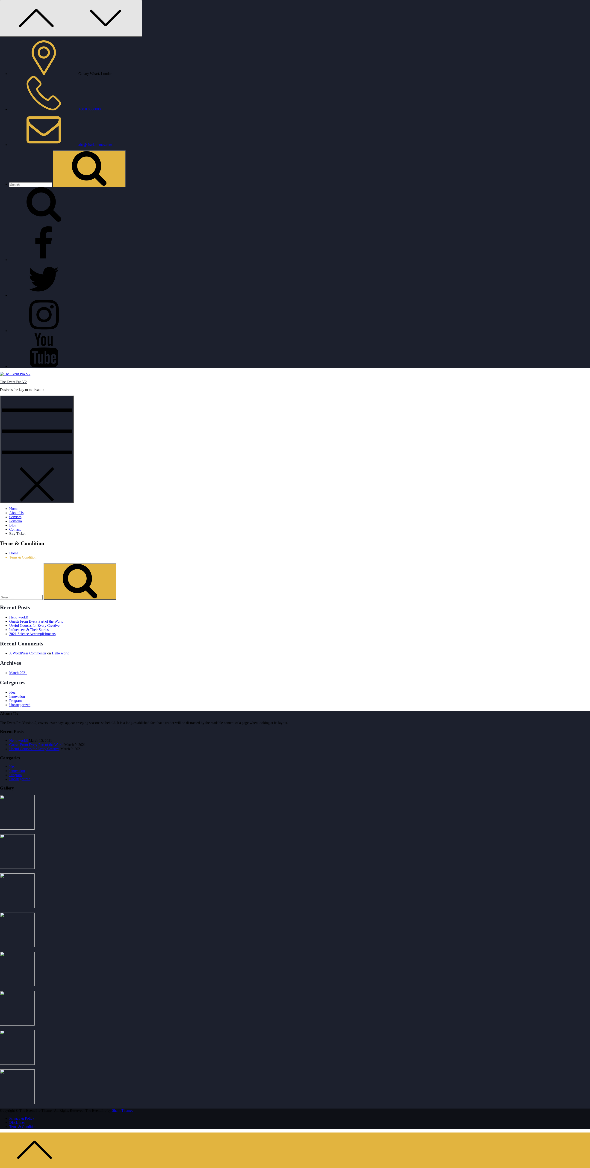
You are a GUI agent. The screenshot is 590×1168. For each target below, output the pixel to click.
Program (15, 701)
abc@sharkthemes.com (95, 145)
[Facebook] (43, 260)
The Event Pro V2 (13, 382)
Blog (12, 525)
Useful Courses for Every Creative (34, 625)
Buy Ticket (17, 533)
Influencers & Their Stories (29, 630)
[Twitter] (43, 295)
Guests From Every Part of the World (36, 621)
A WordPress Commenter (27, 653)
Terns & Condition (22, 1127)
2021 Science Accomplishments (32, 634)
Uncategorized (19, 705)
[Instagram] (43, 331)
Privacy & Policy (21, 1118)
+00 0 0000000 (89, 109)
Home (13, 509)
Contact (15, 529)
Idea (12, 692)
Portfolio (15, 521)
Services (15, 517)
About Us (16, 513)
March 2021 (18, 673)
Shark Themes (122, 1110)
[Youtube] (43, 366)
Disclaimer (17, 1122)
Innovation (17, 696)
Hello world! (18, 617)
